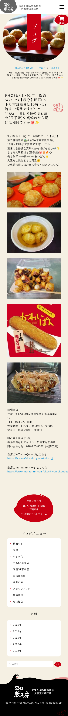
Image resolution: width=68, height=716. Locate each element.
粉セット (18, 543)
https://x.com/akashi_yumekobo (28, 458)
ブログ (42, 68)
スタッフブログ (21, 588)
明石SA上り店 (21, 563)
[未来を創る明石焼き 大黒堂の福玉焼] (8, 8)
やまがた (18, 556)
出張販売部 (19, 576)
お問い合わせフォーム (35, 514)
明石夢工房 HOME (24, 68)
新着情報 (55, 68)
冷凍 (15, 550)
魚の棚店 (18, 601)
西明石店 (18, 582)
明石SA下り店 (21, 569)
